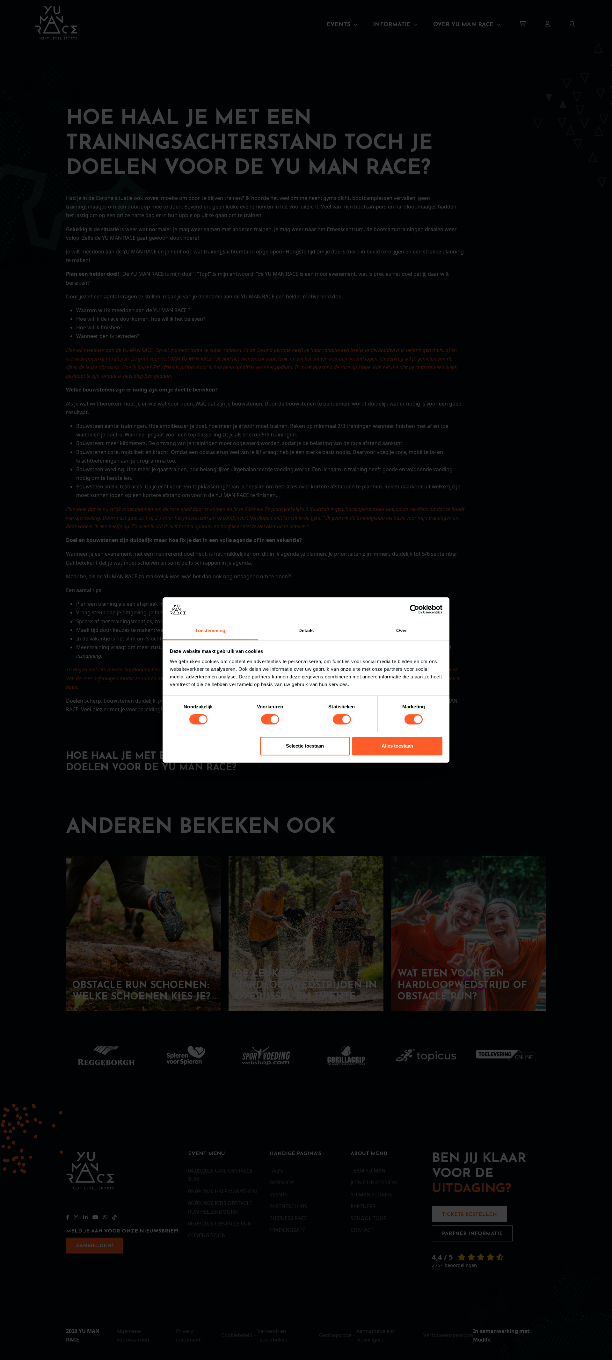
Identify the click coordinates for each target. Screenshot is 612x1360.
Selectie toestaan (305, 746)
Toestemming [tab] (210, 630)
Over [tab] (401, 630)
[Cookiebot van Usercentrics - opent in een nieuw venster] (414, 609)
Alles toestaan (397, 746)
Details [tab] (306, 630)
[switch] (270, 719)
